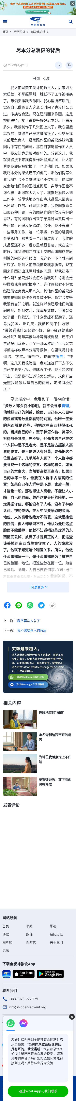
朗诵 (29, 934)
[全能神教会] (38, 21)
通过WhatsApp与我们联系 (38, 1091)
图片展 (7, 942)
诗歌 (5, 934)
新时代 (31, 942)
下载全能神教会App (18, 964)
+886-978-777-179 (23, 999)
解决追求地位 (39, 31)
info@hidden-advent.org (27, 1007)
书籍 (29, 926)
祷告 (59, 357)
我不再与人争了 (28, 621)
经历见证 (19, 31)
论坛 (5, 950)
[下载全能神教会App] (6, 973)
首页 (5, 31)
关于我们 (56, 942)
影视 (53, 926)
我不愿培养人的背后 (31, 630)
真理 (65, 406)
